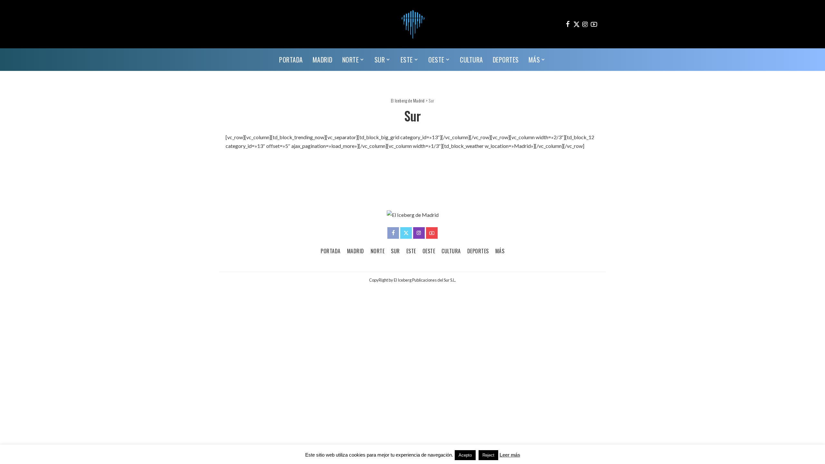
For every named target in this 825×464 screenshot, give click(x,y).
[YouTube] (594, 24)
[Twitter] (576, 24)
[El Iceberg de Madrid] (412, 24)
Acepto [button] (465, 455)
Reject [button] (488, 455)
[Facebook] (568, 24)
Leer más (510, 455)
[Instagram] (585, 24)
